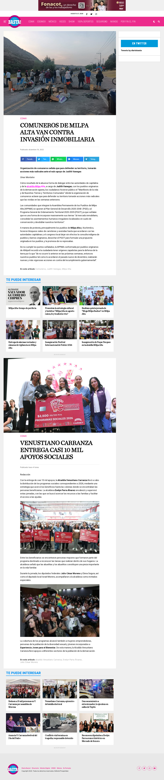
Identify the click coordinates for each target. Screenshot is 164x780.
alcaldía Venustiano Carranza (48, 660)
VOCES (62, 21)
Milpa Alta (66, 269)
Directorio (35, 768)
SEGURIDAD (101, 21)
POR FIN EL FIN (128, 21)
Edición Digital (45, 768)
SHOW (72, 21)
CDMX (31, 21)
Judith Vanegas (54, 269)
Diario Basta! (26, 768)
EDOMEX (41, 21)
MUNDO (114, 21)
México (59, 768)
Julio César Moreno (29, 662)
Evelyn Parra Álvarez (72, 660)
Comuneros (40, 269)
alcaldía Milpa (34, 186)
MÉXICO (52, 21)
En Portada (67, 768)
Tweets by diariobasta (131, 50)
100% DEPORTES (85, 21)
